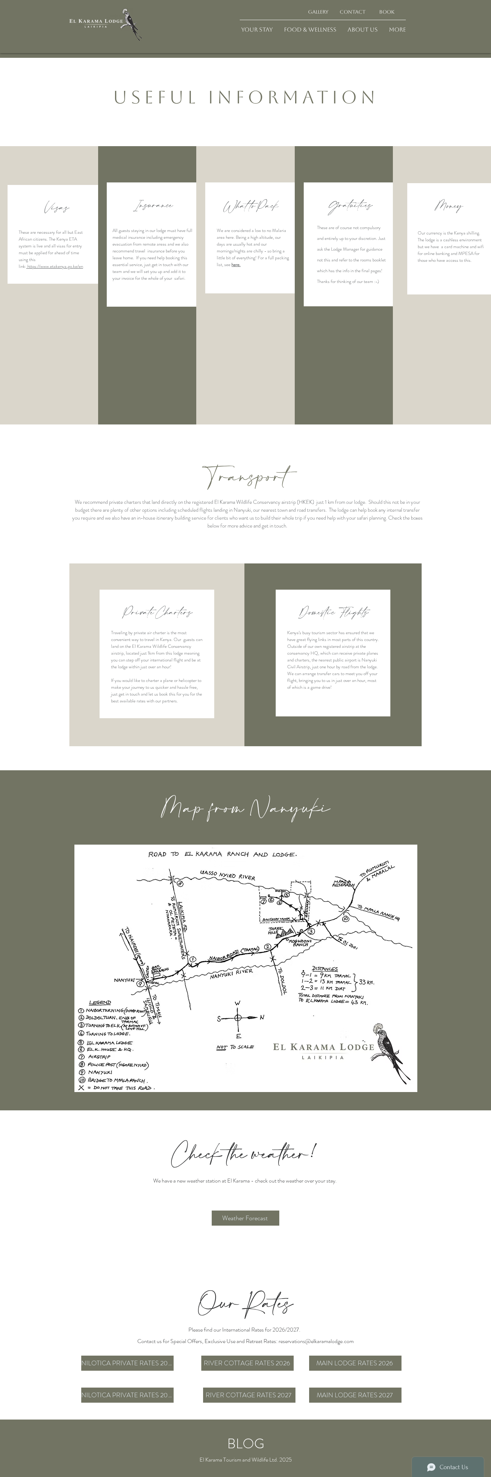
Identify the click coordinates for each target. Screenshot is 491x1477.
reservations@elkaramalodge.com (316, 1341)
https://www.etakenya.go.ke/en (54, 266)
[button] (256, 30)
